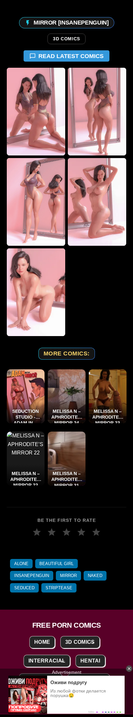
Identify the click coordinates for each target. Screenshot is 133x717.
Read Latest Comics (71, 56)
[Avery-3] (36, 202)
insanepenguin (31, 575)
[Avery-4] (97, 202)
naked (95, 575)
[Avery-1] (36, 111)
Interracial (46, 660)
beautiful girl (56, 563)
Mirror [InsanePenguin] (71, 22)
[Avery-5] (36, 292)
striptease (59, 587)
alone (21, 563)
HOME (42, 642)
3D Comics (66, 39)
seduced (24, 587)
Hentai (90, 660)
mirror (68, 575)
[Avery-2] (97, 111)
